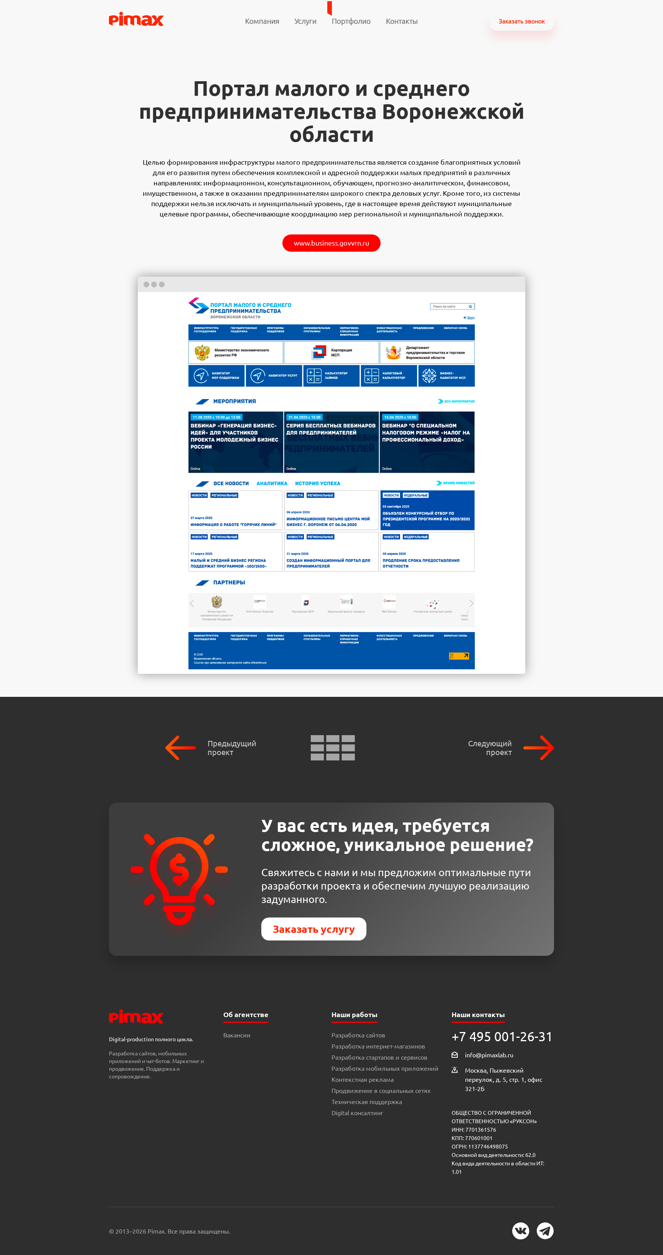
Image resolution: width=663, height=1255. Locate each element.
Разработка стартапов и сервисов (379, 1057)
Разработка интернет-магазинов (378, 1046)
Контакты (402, 21)
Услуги (306, 21)
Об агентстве (246, 1014)
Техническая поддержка (367, 1101)
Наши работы (355, 1014)
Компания (262, 21)
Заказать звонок (522, 21)
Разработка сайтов (358, 1035)
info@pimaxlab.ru (489, 1055)
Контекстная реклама (363, 1079)
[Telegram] (545, 1231)
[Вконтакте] (520, 1231)
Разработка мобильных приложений (385, 1068)
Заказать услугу (314, 929)
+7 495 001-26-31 (502, 1036)
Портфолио (351, 21)
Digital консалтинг (357, 1112)
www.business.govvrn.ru (331, 243)
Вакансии (237, 1035)
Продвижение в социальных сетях (381, 1090)
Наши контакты (478, 1014)
